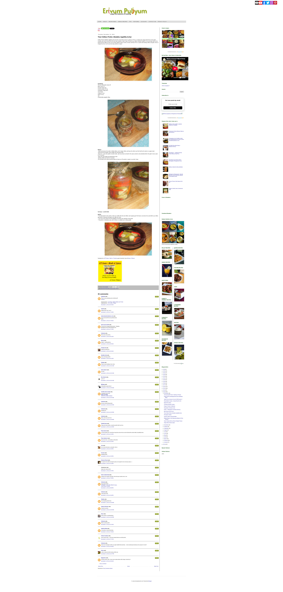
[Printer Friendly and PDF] (105, 28)
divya (102, 513)
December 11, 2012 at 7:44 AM (107, 312)
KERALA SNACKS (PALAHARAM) (176, 167)
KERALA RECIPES (122, 21)
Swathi (102, 308)
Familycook (103, 347)
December (166, 393)
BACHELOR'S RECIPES (105, 288)
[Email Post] (111, 286)
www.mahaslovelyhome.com (107, 316)
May (165, 435)
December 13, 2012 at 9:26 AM (107, 561)
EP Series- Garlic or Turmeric (110, 258)
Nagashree (103, 557)
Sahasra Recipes (104, 506)
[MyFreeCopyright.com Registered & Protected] (171, 113)
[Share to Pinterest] (118, 287)
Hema (102, 550)
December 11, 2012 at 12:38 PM (107, 419)
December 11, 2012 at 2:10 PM (107, 434)
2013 (164, 390)
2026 (164, 369)
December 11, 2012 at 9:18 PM (107, 495)
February (166, 440)
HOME (99, 21)
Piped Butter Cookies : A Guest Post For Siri (172, 401)
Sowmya (103, 299)
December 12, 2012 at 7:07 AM (107, 539)
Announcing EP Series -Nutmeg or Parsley (172, 394)
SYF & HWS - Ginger (112, 303)
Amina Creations (104, 535)
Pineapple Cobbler (168, 414)
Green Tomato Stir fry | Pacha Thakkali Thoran (173, 421)
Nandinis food (104, 355)
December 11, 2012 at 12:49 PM (107, 426)
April (165, 436)
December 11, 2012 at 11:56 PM (107, 517)
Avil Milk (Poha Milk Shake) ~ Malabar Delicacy (175, 146)
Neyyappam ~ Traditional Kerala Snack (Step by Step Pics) (175, 153)
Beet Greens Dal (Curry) (169, 411)
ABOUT (105, 21)
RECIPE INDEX (112, 21)
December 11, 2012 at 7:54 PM (107, 478)
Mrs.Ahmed (103, 377)
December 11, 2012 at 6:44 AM (107, 304)
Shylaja (102, 362)
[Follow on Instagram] (99, 31)
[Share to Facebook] (117, 287)
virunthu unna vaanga (105, 391)
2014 (164, 388)
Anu (102, 445)
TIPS (130, 21)
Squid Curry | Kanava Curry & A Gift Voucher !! (173, 399)
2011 (164, 444)
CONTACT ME (152, 21)
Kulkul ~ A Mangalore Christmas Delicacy (172, 409)
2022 (164, 376)
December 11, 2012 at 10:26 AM (107, 380)
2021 (164, 378)
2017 (164, 384)
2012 (164, 391)
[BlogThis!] (114, 287)
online (163, 453)
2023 (164, 374)
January (166, 442)
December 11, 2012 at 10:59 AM (107, 387)
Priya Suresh (104, 430)
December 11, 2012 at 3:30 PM (107, 448)
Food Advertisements (171, 51)
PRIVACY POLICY (162, 21)
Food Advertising (177, 363)
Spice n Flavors (131, 258)
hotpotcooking (104, 528)
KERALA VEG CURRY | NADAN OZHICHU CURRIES (175, 125)
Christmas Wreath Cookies (169, 404)
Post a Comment (103, 563)
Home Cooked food (105, 474)
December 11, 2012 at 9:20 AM (107, 351)
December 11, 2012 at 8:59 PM (107, 487)
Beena (102, 340)
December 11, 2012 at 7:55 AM (107, 320)
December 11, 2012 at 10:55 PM (107, 509)
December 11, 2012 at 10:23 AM (107, 373)
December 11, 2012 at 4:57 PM (107, 470)
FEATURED (136, 21)
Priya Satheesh (104, 438)
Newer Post (100, 566)
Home (128, 566)
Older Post (156, 566)
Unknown (103, 296)
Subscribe (173, 108)
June (165, 433)
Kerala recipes (112, 288)
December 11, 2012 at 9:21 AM (107, 358)
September (166, 428)
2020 (164, 379)
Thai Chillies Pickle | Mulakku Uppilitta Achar (173, 413)
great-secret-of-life (105, 324)
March (165, 438)
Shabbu (102, 499)
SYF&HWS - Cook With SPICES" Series (109, 485)
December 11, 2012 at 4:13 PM (107, 463)
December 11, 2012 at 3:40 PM (107, 456)
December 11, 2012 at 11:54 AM (107, 397)
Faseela (102, 452)
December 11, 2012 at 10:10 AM (107, 365)
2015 (164, 386)
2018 (164, 383)
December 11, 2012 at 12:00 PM (107, 404)
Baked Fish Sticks (167, 402)
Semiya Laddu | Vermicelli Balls (170, 416)
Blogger (150, 581)
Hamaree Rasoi (104, 460)
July (165, 431)
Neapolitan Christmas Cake (169, 407)
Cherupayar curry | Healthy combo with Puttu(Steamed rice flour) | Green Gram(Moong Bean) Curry (176, 139)
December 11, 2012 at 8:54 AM (107, 343)
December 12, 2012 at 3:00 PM (107, 546)
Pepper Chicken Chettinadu (169, 406)
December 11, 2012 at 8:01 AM (107, 336)
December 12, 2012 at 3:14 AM (107, 524)
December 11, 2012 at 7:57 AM (107, 329)
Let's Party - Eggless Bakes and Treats (115, 301)
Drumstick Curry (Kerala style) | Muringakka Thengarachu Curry (175, 160)
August (165, 430)
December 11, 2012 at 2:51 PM (107, 441)
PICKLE (117, 288)
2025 (164, 371)
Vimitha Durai (104, 423)
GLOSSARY (144, 21)
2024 (164, 372)
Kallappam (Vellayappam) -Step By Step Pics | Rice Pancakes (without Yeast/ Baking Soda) (176, 175)
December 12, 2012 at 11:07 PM (107, 553)
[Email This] (113, 287)
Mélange (103, 384)
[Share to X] (116, 287)
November (166, 424)
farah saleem (104, 369)
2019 (164, 381)
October (166, 426)
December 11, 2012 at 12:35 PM (107, 412)
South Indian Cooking (105, 486)
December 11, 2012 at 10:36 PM (107, 502)
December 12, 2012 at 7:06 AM (107, 531)
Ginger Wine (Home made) (169, 422)
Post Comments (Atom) (107, 568)
